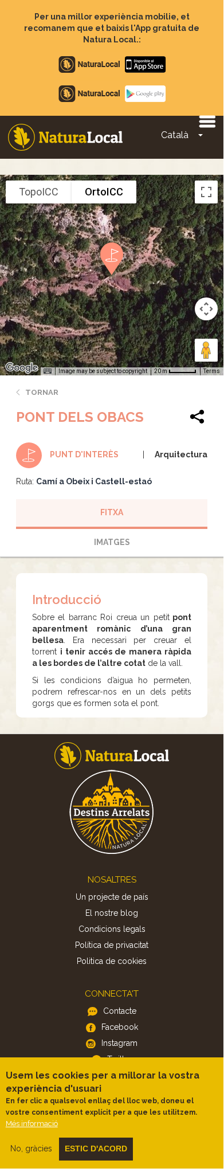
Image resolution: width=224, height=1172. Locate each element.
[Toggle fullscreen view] (206, 192)
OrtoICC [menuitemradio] (104, 192)
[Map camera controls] (206, 308)
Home (65, 137)
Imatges (112, 542)
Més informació (32, 1123)
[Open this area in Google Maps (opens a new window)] (22, 367)
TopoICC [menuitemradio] (38, 192)
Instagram (119, 1043)
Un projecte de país (112, 896)
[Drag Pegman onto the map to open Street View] (206, 350)
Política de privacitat (111, 945)
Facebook (119, 1027)
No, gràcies (31, 1148)
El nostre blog (111, 913)
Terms (211, 371)
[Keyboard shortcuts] (48, 371)
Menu (206, 121)
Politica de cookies (112, 961)
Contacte (119, 1011)
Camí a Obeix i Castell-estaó (94, 481)
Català (174, 135)
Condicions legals (112, 929)
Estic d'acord (96, 1148)
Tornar (41, 392)
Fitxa (111, 512)
